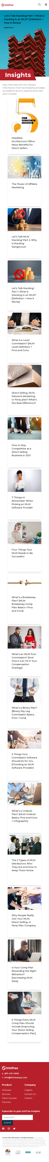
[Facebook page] (3, 1128)
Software (6, 1090)
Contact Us (30, 1094)
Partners (6, 1102)
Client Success (9, 1098)
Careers (28, 1098)
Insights (28, 1090)
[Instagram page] (9, 1128)
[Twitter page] (14, 1128)
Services (6, 1094)
